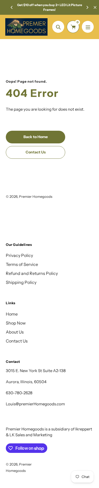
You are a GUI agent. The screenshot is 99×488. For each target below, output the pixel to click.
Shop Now (16, 323)
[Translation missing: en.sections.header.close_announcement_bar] (95, 7)
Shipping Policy (21, 282)
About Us (15, 332)
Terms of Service (22, 264)
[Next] (87, 7)
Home (12, 314)
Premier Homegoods (35, 196)
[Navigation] (88, 27)
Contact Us (17, 341)
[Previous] (12, 7)
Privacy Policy (19, 255)
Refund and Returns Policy (32, 273)
